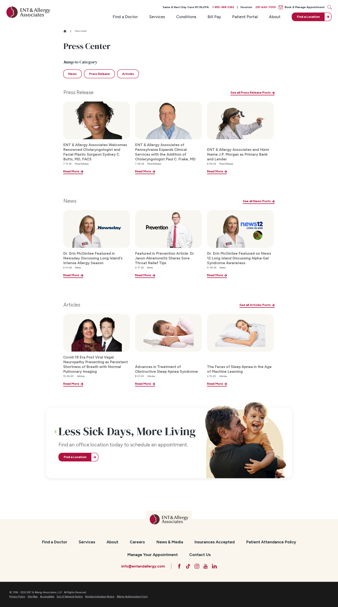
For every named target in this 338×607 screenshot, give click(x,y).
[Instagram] (197, 566)
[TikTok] (188, 566)
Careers (137, 541)
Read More (71, 171)
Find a (308, 17)
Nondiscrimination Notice (99, 596)
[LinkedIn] (214, 566)
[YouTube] (205, 566)
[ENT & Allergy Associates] (28, 12)
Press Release (78, 92)
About (274, 16)
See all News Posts (257, 201)
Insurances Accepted (214, 541)
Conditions (186, 16)
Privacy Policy (17, 596)
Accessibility (47, 596)
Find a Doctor (125, 16)
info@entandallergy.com (143, 566)
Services (157, 16)
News (69, 201)
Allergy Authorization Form (132, 596)
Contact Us (200, 554)
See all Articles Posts (255, 305)
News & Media (169, 541)
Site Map (33, 596)
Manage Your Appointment (152, 554)
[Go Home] (66, 31)
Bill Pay (214, 16)
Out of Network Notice (70, 596)
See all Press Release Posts (250, 92)
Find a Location (75, 457)
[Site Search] (329, 7)
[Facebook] (179, 566)
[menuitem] (125, 16)
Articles (71, 305)
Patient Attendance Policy (271, 541)
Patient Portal (245, 16)
